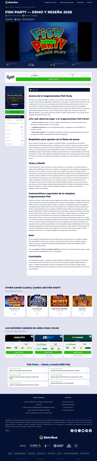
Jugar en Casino (48, 41)
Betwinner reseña (77, 355)
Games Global (19, 120)
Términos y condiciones (21, 458)
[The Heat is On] (14, 306)
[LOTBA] (23, 445)
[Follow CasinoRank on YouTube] (82, 430)
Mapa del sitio (78, 458)
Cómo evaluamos (68, 407)
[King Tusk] (82, 306)
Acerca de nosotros (68, 402)
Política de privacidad (68, 404)
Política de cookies (41, 458)
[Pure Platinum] (37, 306)
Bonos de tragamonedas (67, 2)
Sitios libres (80, 2)
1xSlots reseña (19, 355)
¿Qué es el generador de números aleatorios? (39, 413)
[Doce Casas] (47, 445)
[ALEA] (35, 445)
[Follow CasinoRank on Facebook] (72, 430)
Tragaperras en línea (50, 2)
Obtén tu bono (53, 79)
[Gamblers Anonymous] (69, 445)
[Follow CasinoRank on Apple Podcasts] (90, 430)
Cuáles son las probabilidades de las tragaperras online (39, 407)
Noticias (89, 2)
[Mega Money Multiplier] (59, 306)
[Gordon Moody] (59, 445)
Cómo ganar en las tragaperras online (39, 410)
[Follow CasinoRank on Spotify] (86, 430)
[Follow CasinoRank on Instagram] (75, 430)
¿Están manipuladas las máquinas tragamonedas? (38, 402)
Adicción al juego (60, 458)
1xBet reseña (48, 355)
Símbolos (38, 404)
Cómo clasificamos (68, 410)
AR (7, 430)
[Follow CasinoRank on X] (79, 430)
